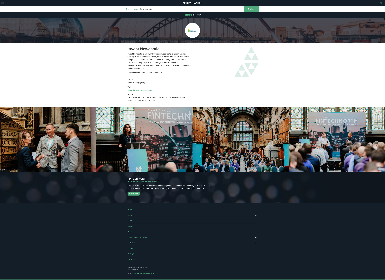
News (130, 232)
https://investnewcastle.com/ (140, 90)
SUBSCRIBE (133, 193)
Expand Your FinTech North (137, 237)
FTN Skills (131, 243)
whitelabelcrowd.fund (147, 273)
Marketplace (132, 254)
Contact (251, 9)
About (130, 215)
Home (128, 9)
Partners (135, 9)
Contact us (131, 259)
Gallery (130, 226)
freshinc (136, 273)
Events (130, 221)
